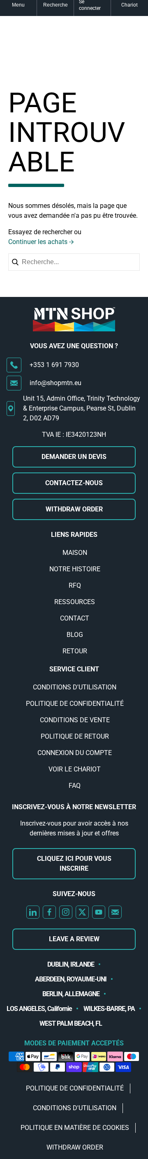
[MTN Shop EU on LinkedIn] (32, 912)
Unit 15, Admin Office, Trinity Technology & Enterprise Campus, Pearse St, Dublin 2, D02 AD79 (81, 408)
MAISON (74, 553)
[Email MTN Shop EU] (115, 912)
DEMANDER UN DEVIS (74, 457)
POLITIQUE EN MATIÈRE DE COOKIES (75, 1128)
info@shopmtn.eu (55, 383)
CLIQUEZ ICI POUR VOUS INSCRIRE (74, 863)
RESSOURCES (74, 602)
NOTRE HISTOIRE (74, 569)
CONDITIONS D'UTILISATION (74, 687)
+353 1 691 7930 (54, 365)
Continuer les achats (37, 242)
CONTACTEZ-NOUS (74, 483)
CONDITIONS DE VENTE (75, 720)
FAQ (75, 785)
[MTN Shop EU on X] (82, 912)
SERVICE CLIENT (74, 669)
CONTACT (74, 618)
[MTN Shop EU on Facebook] (49, 912)
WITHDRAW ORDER (74, 509)
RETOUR (74, 651)
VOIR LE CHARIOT (75, 769)
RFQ (75, 585)
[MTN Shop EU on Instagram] (65, 912)
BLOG (75, 635)
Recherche (55, 5)
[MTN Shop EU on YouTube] (98, 912)
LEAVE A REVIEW (74, 939)
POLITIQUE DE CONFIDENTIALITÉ (75, 703)
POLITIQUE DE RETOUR (75, 736)
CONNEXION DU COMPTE (74, 753)
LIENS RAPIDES (74, 534)
